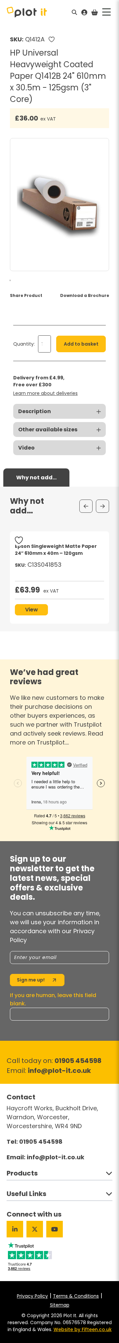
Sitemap (59, 1305)
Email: (49, 1070)
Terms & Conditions (76, 1296)
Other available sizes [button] (47, 429)
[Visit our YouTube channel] (54, 1229)
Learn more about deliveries (45, 393)
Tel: (34, 1141)
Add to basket (81, 344)
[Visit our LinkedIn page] (15, 1229)
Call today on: (54, 1060)
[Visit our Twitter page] (34, 1229)
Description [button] (34, 411)
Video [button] (26, 448)
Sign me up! (31, 980)
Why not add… (36, 477)
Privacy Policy (32, 1296)
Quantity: (24, 344)
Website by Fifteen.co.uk (83, 1329)
